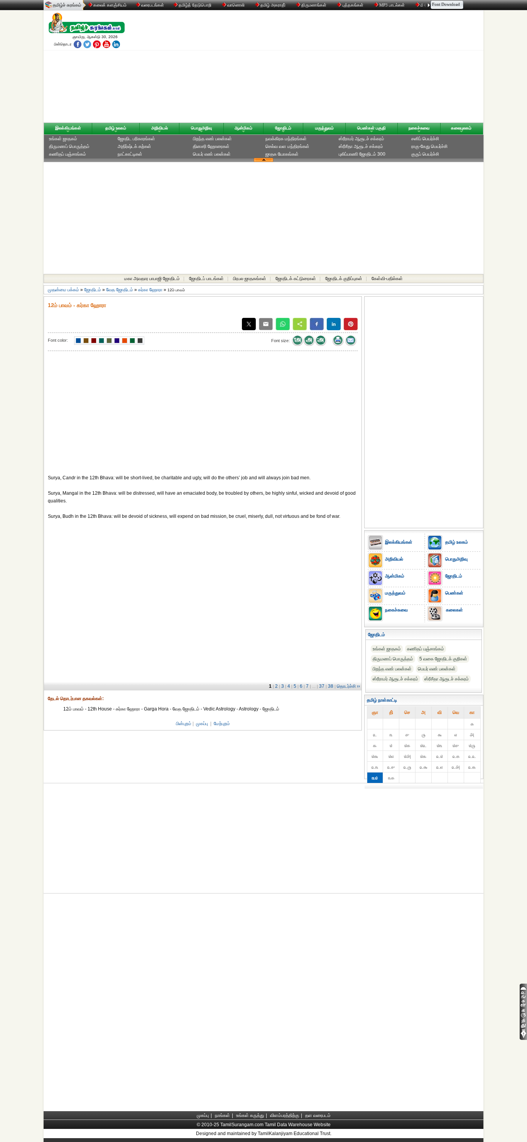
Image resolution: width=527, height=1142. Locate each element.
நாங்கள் (222, 1115)
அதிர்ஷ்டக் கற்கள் (134, 146)
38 (330, 686)
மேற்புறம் (222, 723)
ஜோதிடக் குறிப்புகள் (343, 278)
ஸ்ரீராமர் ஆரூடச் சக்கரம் (361, 138)
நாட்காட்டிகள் (130, 154)
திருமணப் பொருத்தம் (69, 146)
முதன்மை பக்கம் (63, 289)
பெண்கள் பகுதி (371, 128)
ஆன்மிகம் (243, 128)
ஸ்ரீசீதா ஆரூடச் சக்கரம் (361, 146)
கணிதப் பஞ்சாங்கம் (67, 154)
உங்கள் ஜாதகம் (63, 138)
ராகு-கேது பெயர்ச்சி (429, 146)
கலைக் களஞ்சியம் (109, 5)
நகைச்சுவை (419, 128)
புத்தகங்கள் (353, 5)
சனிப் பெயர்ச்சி (425, 138)
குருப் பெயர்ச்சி (425, 154)
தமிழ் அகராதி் (273, 5)
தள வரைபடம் (318, 1115)
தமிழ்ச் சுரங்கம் (67, 5)
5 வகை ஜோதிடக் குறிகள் (443, 659)
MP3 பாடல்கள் (392, 5)
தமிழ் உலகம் (115, 128)
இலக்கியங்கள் (68, 128)
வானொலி (236, 5)
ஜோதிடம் (283, 128)
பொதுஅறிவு (201, 128)
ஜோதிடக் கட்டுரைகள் (295, 278)
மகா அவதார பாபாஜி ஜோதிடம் (152, 278)
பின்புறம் (183, 723)
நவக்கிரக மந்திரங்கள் (286, 138)
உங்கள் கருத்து (250, 1115)
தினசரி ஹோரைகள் (211, 146)
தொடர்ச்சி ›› (348, 686)
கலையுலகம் (461, 128)
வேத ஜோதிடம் (119, 289)
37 (321, 686)
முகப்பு (202, 723)
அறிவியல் (159, 128)
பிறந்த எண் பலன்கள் (212, 138)
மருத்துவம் (324, 128)
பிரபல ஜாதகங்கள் (249, 278)
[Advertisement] (337, 68)
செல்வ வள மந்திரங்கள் (287, 146)
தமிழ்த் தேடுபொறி (195, 5)
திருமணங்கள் (314, 5)
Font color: (58, 340)
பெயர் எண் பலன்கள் (212, 154)
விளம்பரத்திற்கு (284, 1115)
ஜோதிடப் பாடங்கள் (206, 278)
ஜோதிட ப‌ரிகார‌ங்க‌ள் (136, 138)
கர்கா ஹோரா (150, 289)
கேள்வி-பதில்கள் (387, 278)
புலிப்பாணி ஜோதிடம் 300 (362, 154)
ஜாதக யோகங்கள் (282, 154)
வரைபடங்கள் (152, 5)
